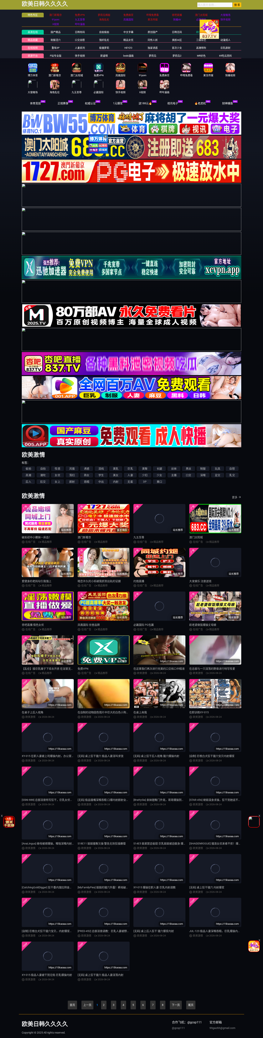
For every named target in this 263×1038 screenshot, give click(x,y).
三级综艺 (201, 39)
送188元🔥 (145, 103)
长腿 (159, 468)
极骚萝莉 (104, 47)
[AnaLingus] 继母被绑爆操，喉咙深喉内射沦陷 (49, 843)
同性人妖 (153, 39)
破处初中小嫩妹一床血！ (36, 537)
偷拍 (28, 468)
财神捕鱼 (227, 103)
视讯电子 (172, 103)
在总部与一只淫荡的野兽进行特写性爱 (212, 668)
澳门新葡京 (84, 537)
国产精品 (56, 32)
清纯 (101, 468)
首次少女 (177, 47)
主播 (174, 475)
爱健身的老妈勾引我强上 (36, 581)
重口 (159, 481)
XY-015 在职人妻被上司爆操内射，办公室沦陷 (49, 756)
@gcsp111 (178, 1028)
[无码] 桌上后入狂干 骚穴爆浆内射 (153, 931)
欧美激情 (201, 32)
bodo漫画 (128, 55)
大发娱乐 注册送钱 (200, 581)
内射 (115, 481)
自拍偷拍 (104, 32)
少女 (159, 475)
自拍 (43, 468)
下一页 (176, 1004)
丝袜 (174, 468)
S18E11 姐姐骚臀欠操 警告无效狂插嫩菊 (102, 843)
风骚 (72, 468)
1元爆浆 (118, 103)
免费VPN (83, 668)
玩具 (217, 468)
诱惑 (86, 468)
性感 (57, 468)
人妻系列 (80, 47)
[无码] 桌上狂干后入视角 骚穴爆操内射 (156, 756)
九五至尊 (138, 537)
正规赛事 (63, 103)
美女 (115, 475)
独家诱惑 (153, 47)
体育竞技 (35, 103)
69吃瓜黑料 (225, 55)
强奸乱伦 (104, 39)
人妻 (130, 475)
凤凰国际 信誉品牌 (89, 624)
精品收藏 (33, 39)
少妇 (144, 475)
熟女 (86, 475)
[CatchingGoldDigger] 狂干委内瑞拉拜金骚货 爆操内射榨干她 (58, 887)
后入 (28, 481)
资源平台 (33, 55)
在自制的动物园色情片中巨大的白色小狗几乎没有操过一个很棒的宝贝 (119, 712)
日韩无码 (177, 32)
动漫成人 (225, 39)
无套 (130, 481)
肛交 (43, 481)
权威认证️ (90, 103)
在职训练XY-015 (199, 712)
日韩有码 (80, 32)
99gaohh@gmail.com (222, 1028)
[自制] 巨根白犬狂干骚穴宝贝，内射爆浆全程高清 (51, 931)
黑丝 (188, 468)
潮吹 (43, 475)
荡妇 (72, 475)
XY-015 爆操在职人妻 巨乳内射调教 (154, 887)
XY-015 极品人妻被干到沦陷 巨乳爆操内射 (47, 974)
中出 (101, 481)
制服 (203, 468)
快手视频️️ (80, 55)
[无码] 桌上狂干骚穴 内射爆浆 (206, 887)
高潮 (28, 475)
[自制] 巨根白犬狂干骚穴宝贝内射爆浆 (212, 756)
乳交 (232, 475)
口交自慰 (80, 39)
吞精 (86, 481)
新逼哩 (104, 55)
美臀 (144, 468)
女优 (57, 475)
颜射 (72, 481)
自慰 (232, 468)
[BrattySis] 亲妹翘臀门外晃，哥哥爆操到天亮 (160, 799)
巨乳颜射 (225, 47)
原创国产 (153, 32)
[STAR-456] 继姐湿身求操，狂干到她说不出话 (216, 799)
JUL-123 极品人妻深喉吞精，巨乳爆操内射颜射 (217, 931)
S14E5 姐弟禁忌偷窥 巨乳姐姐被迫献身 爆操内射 (162, 843)
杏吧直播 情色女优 (33, 624)
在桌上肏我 (140, 712)
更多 (234, 497)
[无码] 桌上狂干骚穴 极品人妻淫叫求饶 (100, 756)
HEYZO (128, 47)
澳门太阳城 (196, 537)
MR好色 (201, 55)
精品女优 (128, 39)
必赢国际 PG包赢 (143, 624)
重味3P (55, 47)
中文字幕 (128, 32)
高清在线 (33, 32)
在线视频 (33, 47)
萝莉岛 (152, 55)
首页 (72, 1004)
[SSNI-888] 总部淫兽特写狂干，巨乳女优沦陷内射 (51, 799)
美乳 (115, 468)
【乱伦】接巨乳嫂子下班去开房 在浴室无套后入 (50, 668)
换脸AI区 (177, 39)
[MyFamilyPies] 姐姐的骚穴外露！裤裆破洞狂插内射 (108, 887)
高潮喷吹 (201, 47)
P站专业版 (55, 55)
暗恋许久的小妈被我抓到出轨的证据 (99, 581)
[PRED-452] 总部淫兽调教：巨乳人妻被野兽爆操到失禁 (110, 931)
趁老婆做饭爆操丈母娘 (202, 624)
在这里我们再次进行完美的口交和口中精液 (159, 668)
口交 (188, 475)
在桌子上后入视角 (32, 712)
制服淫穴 (56, 39)
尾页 (190, 1004)
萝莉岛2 (177, 55)
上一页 (87, 1004)
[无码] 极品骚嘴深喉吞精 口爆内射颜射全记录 (105, 799)
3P (144, 481)
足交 (217, 475)
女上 (57, 481)
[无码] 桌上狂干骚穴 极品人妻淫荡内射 (100, 974)
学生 (101, 475)
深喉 (203, 475)
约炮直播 (138, 581)
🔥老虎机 (200, 103)
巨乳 (130, 468)
